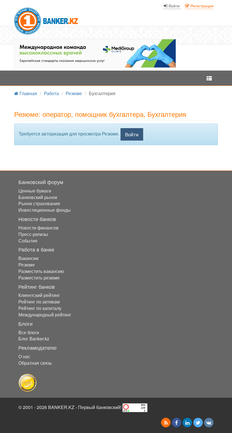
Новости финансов (38, 227)
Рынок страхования (39, 203)
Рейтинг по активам (39, 301)
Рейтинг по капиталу (39, 308)
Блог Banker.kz (33, 338)
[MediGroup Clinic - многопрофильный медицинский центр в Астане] (95, 53)
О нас (24, 356)
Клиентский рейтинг (39, 295)
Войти (132, 134)
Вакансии (28, 258)
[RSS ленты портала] (166, 422)
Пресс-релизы (33, 234)
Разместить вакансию (41, 271)
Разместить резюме (39, 277)
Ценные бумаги (34, 190)
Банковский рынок (37, 197)
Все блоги (28, 332)
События (27, 240)
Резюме (26, 264)
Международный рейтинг (44, 314)
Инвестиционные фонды (44, 210)
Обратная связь (35, 363)
